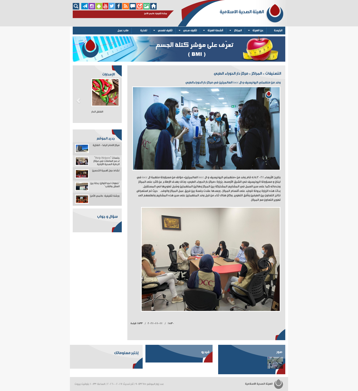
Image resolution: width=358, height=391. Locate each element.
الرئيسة (278, 30)
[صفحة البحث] (77, 8)
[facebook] (118, 8)
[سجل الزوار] (132, 8)
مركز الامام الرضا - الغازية (106, 145)
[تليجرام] (84, 8)
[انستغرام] (91, 8)
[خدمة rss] (125, 8)
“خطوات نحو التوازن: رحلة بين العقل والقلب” (105, 185)
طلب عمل (122, 30)
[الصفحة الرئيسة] (153, 8)
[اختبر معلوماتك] (139, 8)
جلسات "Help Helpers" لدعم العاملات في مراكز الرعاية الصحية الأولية (106, 161)
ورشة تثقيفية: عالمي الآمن (105, 195)
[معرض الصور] (146, 8)
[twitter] (112, 8)
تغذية (143, 30)
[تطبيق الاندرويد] (98, 8)
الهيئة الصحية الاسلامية (259, 383)
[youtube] (105, 8)
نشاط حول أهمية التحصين (106, 170)
